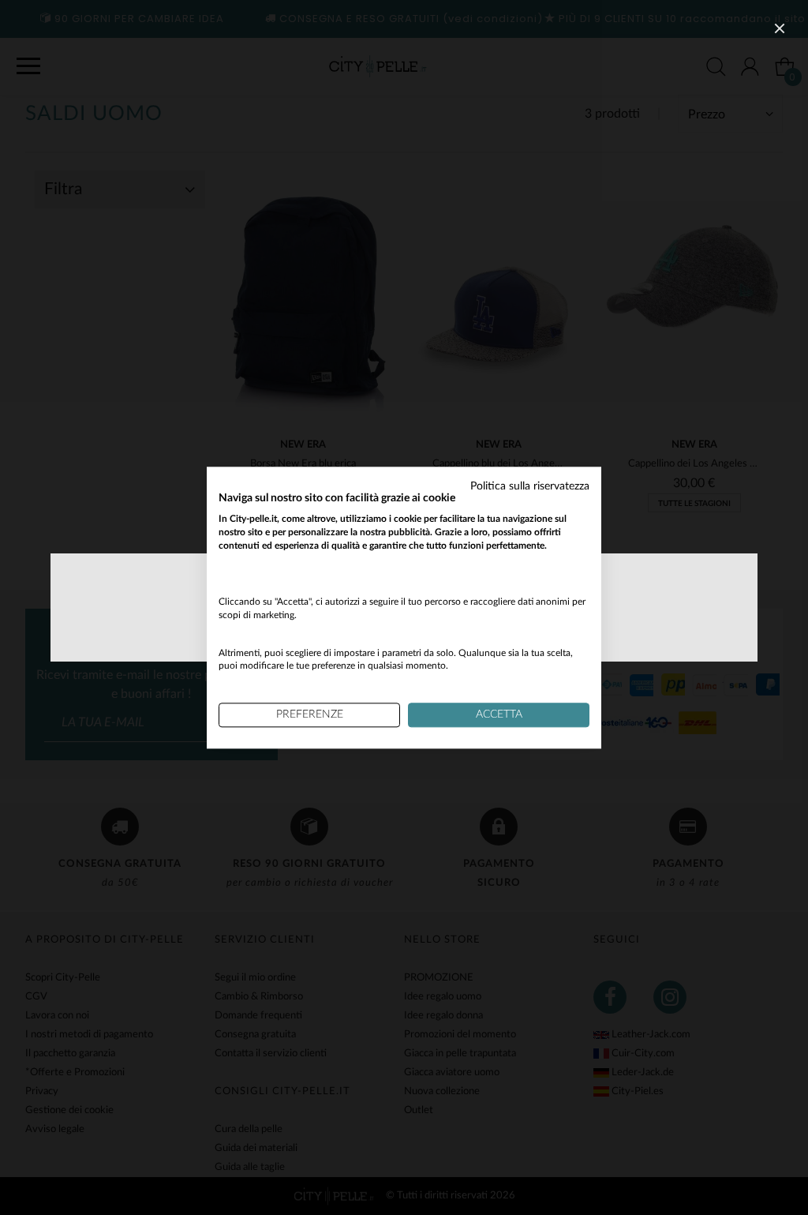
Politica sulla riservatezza (529, 486)
